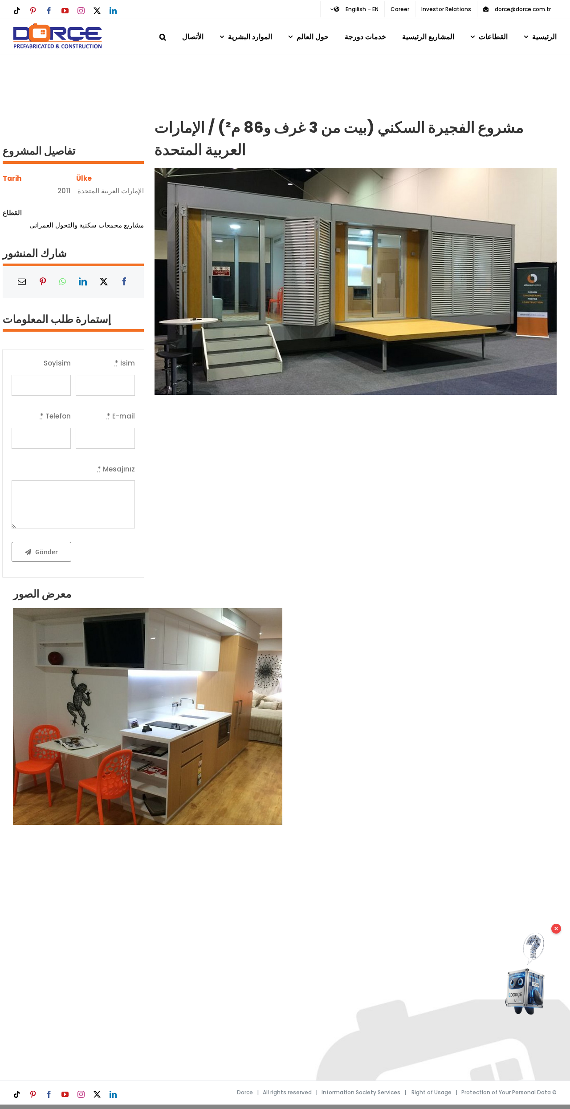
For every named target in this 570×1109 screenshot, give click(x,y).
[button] (162, 35)
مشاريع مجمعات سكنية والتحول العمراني (86, 225)
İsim (125, 363)
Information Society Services (361, 1092)
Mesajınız (116, 469)
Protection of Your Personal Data (506, 1092)
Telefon (55, 416)
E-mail (121, 416)
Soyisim (57, 363)
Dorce (245, 1092)
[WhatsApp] (62, 282)
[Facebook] (124, 282)
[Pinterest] (42, 282)
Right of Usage (431, 1092)
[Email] (21, 282)
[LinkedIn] (82, 282)
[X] (103, 282)
